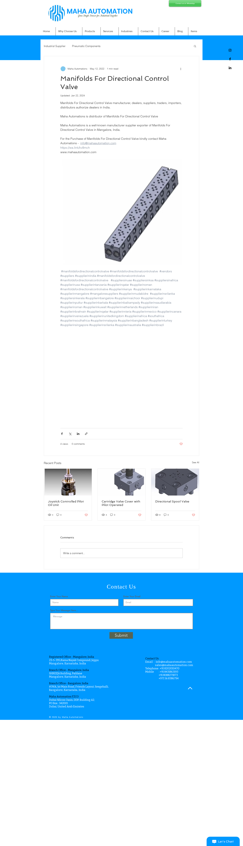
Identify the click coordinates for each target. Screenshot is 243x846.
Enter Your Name (59, 596)
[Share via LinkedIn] (78, 433)
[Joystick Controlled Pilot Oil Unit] (68, 482)
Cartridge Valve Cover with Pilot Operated (121, 503)
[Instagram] (230, 50)
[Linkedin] (230, 68)
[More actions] (181, 69)
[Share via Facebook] (61, 433)
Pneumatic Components (86, 46)
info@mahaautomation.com (174, 661)
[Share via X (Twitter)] (70, 433)
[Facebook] (230, 59)
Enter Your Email (131, 596)
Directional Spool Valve (172, 501)
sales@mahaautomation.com (174, 665)
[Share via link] (86, 433)
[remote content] (121, 375)
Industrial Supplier (54, 46)
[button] (195, 46)
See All (195, 462)
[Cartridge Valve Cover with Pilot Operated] (121, 482)
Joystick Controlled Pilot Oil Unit (66, 503)
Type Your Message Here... (64, 610)
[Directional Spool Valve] (175, 482)
